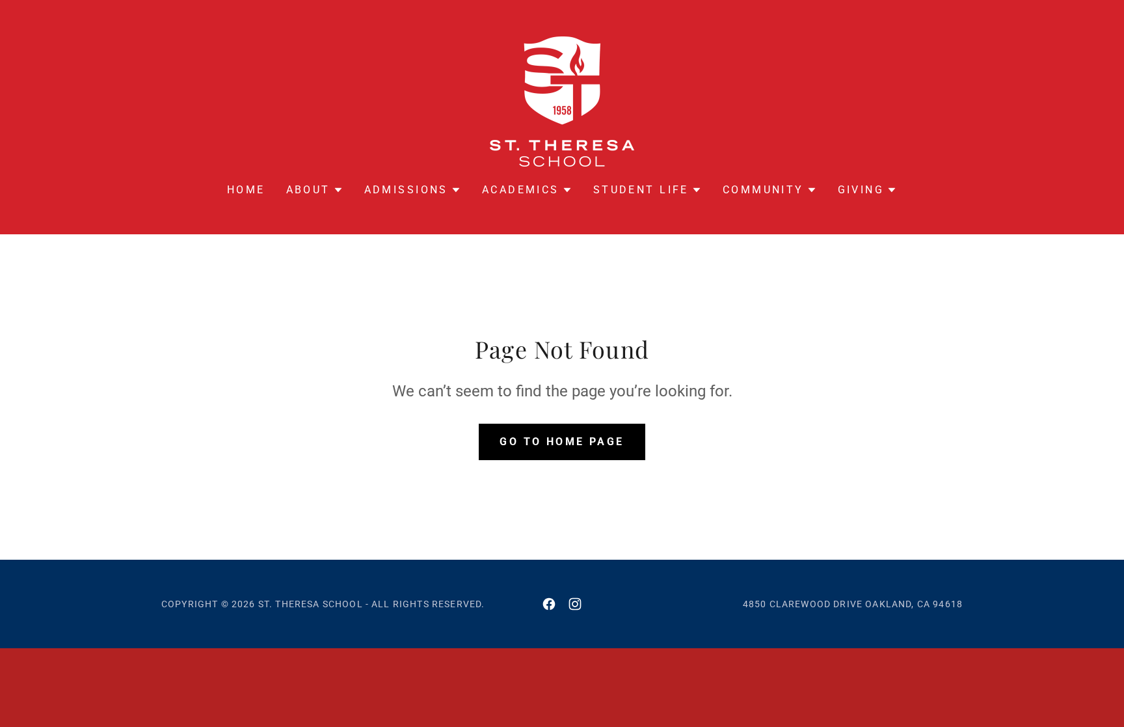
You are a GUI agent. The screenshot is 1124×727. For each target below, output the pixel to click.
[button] (314, 190)
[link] (562, 100)
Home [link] (246, 190)
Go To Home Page (562, 441)
